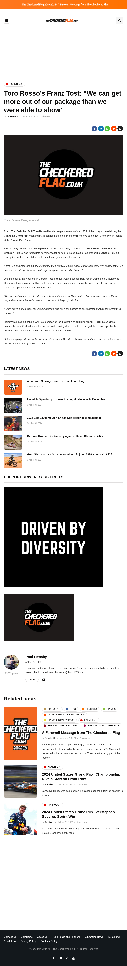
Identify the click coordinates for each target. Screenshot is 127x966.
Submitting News (94, 936)
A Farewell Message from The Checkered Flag (55, 381)
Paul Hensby (12, 116)
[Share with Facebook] (94, 128)
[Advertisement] (63, 50)
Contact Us (10, 936)
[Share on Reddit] (114, 128)
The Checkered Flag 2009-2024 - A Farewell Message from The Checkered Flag (65, 4)
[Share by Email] (120, 128)
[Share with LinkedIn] (101, 128)
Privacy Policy (28, 941)
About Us (42, 936)
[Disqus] (63, 883)
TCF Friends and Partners (66, 936)
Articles (32, 679)
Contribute (27, 936)
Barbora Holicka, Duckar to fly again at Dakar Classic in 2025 (65, 436)
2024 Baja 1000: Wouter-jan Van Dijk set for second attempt (64, 417)
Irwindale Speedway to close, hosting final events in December (66, 399)
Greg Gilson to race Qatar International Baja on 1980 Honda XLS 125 (69, 454)
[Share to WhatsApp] (107, 128)
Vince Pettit (50, 738)
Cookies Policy (49, 941)
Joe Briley (49, 784)
